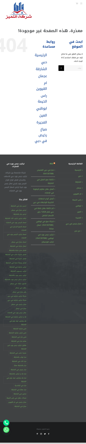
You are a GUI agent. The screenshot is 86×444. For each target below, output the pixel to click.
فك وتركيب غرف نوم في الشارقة (18, 323)
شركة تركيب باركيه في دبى (17, 296)
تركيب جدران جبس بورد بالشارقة (15, 279)
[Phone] (6, 423)
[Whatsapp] (6, 430)
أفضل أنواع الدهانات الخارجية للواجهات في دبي (43, 200)
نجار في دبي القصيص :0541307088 (45, 171)
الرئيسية (41, 55)
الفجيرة (42, 122)
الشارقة (41, 69)
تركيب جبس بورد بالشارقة (17, 275)
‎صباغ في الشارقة (20, 406)
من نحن (77, 231)
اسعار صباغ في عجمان (18, 242)
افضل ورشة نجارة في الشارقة (16, 262)
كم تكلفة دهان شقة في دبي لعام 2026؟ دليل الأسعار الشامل (44, 212)
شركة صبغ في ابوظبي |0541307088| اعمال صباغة (45, 225)
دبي (44, 62)
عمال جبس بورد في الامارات (16, 312)
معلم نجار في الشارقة (18, 341)
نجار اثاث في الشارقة (19, 361)
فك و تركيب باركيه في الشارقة (15, 316)
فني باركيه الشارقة (19, 328)
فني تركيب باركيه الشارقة (17, 332)
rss (51, 163)
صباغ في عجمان (21, 308)
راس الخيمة (42, 99)
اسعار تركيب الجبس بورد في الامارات (16, 236)
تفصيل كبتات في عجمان (18, 283)
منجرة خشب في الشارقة (18, 353)
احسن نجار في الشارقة (18, 206)
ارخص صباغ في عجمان (18, 210)
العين (43, 115)
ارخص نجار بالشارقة (19, 214)
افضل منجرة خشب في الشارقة (15, 254)
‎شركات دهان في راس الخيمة (16, 398)
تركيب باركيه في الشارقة (17, 267)
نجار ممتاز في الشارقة (18, 389)
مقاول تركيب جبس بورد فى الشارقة (16, 347)
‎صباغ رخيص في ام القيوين (17, 402)
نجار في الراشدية (20, 385)
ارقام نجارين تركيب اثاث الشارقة (15, 218)
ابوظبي (41, 108)
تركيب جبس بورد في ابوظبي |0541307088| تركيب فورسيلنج (44, 238)
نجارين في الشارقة (20, 393)
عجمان (42, 76)
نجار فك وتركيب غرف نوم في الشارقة (16, 379)
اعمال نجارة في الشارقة (18, 246)
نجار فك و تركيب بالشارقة (17, 373)
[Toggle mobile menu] (81, 3)
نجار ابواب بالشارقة (20, 357)
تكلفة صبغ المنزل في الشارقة (45, 181)
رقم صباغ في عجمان (19, 292)
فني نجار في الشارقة (19, 337)
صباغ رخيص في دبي (41, 135)
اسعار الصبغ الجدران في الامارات (18, 228)
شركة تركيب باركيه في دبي (17, 300)
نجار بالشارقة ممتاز (20, 365)
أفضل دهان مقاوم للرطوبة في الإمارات (43, 190)
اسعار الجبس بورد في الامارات (16, 222)
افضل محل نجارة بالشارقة (17, 250)
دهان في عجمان (20, 287)
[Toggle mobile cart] (77, 3)
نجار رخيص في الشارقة (18, 369)
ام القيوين (41, 86)
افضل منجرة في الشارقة (17, 258)
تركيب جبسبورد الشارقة (18, 271)
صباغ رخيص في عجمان (18, 304)
